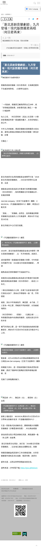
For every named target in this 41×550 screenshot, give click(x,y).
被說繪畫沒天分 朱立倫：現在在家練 (15, 39)
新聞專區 (8, 14)
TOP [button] (36, 545)
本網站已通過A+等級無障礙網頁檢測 (16, 533)
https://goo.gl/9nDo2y (29, 468)
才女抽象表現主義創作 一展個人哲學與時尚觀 (22, 46)
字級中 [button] (7, 19)
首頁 (2, 14)
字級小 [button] (3, 19)
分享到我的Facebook (29, 19)
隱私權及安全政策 (27, 488)
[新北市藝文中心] (12, 3)
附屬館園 (15, 488)
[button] (37, 3)
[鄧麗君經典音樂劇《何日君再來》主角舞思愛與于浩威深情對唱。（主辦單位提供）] (10, 77)
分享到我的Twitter (33, 19)
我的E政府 (24, 534)
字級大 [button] (11, 19)
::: (0, 8)
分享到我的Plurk (37, 19)
